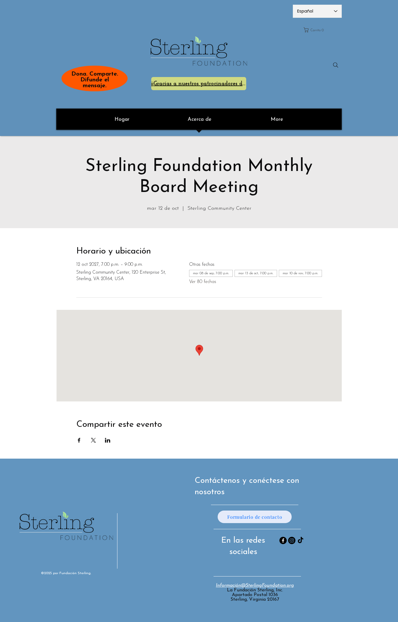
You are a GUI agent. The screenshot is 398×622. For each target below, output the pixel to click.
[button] (321, 29)
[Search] (336, 65)
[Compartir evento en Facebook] (79, 440)
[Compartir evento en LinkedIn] (107, 440)
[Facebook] (283, 540)
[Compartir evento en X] (93, 440)
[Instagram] (291, 540)
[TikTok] (300, 540)
